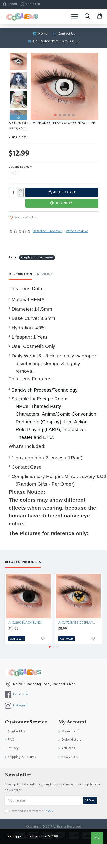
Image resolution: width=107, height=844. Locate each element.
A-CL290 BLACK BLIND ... (25, 622)
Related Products (23, 562)
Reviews (45, 274)
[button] (36, 86)
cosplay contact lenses (37, 257)
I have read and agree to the (31, 811)
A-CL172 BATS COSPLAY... (76, 622)
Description (20, 274)
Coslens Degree (19, 167)
